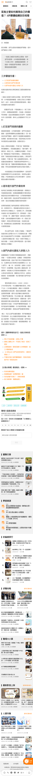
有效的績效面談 (9, 371)
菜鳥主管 (16, 405)
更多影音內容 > (27, 685)
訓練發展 (23, 405)
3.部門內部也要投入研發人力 (13, 85)
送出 (16, 442)
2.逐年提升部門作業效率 (12, 83)
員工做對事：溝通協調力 (12, 379)
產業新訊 (5, 6)
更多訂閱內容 (28, 588)
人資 (3, 405)
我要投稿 (6, 763)
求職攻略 (14, 6)
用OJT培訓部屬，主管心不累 (13, 339)
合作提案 (15, 763)
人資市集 (9, 405)
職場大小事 (24, 6)
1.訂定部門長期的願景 (11, 80)
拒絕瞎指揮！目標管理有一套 (13, 374)
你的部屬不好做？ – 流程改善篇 (14, 376)
